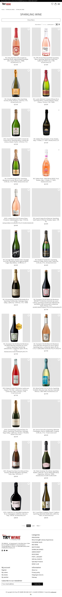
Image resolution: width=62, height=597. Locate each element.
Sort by (44, 24)
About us (34, 570)
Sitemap (34, 577)
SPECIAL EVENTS (37, 559)
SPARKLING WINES (10, 9)
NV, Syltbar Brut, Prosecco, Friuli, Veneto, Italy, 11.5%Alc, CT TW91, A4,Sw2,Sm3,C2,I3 (46, 139)
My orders (5, 572)
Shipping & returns (37, 575)
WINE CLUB (35, 564)
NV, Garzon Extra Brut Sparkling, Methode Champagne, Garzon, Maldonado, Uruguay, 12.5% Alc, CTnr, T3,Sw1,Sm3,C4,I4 (46, 431)
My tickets (5, 575)
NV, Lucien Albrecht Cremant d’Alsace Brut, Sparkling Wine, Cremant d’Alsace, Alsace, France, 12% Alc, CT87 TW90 (46, 100)
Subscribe (37, 584)
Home (3, 9)
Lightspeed (53, 592)
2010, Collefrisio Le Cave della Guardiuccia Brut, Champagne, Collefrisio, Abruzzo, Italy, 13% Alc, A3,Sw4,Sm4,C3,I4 (15, 513)
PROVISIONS (35, 537)
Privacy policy (36, 572)
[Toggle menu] (58, 4)
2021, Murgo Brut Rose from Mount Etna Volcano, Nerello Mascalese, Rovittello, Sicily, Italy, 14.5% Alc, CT (15, 472)
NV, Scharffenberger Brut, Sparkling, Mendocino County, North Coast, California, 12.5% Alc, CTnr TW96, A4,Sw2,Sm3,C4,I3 (16, 180)
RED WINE (35, 545)
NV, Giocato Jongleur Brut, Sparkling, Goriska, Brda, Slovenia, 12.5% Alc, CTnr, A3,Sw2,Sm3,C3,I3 (16, 100)
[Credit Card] (31, 594)
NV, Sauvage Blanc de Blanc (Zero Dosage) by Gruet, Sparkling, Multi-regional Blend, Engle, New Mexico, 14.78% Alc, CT (16, 261)
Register (4, 570)
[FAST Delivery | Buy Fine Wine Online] (6, 4)
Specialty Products (37, 562)
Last (33, 526)
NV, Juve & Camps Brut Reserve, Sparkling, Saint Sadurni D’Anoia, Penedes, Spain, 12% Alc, (46, 220)
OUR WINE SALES (37, 542)
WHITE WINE (36, 547)
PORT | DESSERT (37, 557)
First (28, 526)
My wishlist (5, 577)
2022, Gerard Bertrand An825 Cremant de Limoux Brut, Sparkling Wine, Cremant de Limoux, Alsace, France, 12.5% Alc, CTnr (15, 140)
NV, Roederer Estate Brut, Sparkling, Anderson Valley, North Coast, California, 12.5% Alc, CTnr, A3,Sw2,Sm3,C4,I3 (46, 261)
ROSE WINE (35, 554)
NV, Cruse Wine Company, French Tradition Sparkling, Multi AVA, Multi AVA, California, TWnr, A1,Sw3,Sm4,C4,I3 (46, 513)
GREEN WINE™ (36, 552)
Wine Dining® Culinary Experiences (42, 540)
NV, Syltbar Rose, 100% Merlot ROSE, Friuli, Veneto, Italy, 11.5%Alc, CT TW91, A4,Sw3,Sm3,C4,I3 (46, 180)
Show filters (31, 20)
